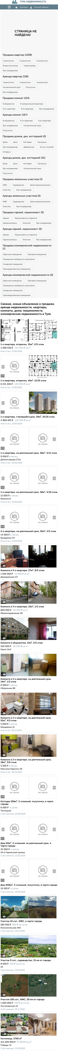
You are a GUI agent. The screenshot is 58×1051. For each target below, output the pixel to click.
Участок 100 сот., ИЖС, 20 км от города (22, 999)
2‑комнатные (25, 61)
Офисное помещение (12, 254)
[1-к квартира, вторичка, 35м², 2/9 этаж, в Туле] (15, 341)
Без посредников (10, 71)
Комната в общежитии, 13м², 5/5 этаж (22, 643)
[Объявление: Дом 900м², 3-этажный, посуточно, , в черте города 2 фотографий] (15, 882)
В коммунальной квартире (31, 104)
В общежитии (8, 104)
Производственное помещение (16, 269)
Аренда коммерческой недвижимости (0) (28, 275)
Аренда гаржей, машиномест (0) (22, 229)
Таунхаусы (42, 142)
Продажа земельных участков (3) (22, 179)
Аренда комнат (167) (15, 115)
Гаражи (6, 218)
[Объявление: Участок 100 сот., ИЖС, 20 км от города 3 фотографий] (29, 996)
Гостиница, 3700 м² (11, 1039)
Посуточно (30, 87)
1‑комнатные (8, 61)
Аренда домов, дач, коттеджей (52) (24, 158)
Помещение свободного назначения (19, 259)
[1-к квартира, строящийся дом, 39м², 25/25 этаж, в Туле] (15, 414)
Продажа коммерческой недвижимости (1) (27, 247)
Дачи (15, 142)
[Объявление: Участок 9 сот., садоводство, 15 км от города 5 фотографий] (29, 957)
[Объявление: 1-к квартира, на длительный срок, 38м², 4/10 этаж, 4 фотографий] (15, 489)
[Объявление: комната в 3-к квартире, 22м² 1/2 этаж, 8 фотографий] (29, 604)
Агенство (7, 190)
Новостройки (30, 66)
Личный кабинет (41, 7)
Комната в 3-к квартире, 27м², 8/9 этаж (22, 570)
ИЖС (5, 185)
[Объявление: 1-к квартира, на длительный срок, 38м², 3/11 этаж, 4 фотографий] (15, 450)
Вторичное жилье (10, 66)
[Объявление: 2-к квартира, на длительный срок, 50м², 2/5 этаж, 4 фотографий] (15, 528)
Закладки (24, 7)
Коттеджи (27, 142)
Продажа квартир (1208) (17, 55)
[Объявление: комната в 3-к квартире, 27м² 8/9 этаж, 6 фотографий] (29, 567)
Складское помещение (13, 264)
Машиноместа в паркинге (26, 218)
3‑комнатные (42, 61)
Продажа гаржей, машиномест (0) (23, 212)
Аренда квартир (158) (15, 76)
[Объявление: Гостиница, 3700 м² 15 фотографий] (29, 1036)
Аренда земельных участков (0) (22, 196)
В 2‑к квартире (9, 109)
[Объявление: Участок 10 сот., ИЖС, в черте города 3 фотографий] (29, 918)
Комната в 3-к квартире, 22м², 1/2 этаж (22, 607)
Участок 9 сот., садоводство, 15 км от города (26, 960)
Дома (5, 142)
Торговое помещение (36, 254)
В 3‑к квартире (27, 109)
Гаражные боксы (10, 223)
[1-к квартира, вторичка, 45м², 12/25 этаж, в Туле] (15, 378)
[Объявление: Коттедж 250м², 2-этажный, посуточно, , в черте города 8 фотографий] (15, 798)
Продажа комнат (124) (16, 98)
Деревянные (29, 147)
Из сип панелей (47, 147)
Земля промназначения (40, 185)
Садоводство (18, 185)
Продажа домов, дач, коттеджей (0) (24, 136)
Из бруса (7, 152)
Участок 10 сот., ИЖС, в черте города (21, 921)
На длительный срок (11, 87)
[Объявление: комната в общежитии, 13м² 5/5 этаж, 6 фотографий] (29, 640)
